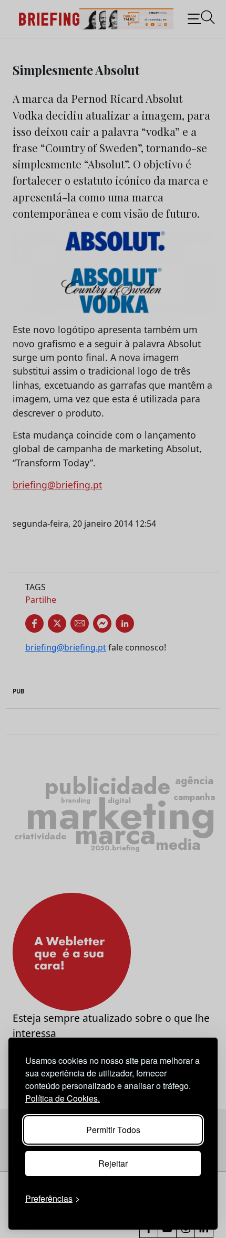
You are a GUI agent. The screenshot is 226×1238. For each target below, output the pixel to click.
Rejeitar (113, 1163)
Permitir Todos (113, 1130)
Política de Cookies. (62, 1098)
